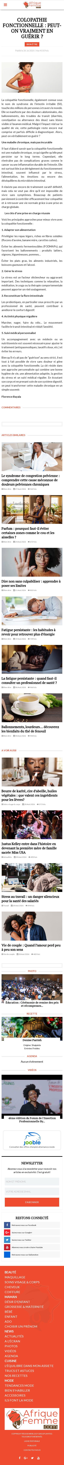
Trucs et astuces (19, 1370)
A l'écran (12, 1341)
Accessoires (15, 1395)
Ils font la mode (19, 1400)
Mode (9, 1380)
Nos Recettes (16, 1375)
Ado (8, 1321)
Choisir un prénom (21, 1326)
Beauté (10, 1272)
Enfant (11, 1316)
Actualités (14, 1336)
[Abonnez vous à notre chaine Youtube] (38, 1458)
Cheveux (12, 1287)
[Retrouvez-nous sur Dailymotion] (44, 1458)
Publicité (32, 1445)
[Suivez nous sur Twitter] (32, 1458)
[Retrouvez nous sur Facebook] (19, 1458)
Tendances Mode (19, 1385)
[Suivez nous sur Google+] (25, 1458)
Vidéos (10, 1351)
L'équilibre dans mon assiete (29, 1365)
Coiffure (12, 1292)
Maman (11, 1296)
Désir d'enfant (17, 1301)
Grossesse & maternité (24, 1306)
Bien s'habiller (17, 1390)
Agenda (11, 1356)
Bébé (8, 1311)
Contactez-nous (32, 1450)
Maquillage (15, 1277)
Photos (11, 1346)
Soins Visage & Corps (22, 1282)
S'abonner (32, 1202)
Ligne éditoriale (32, 1441)
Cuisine (11, 1361)
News (9, 1331)
